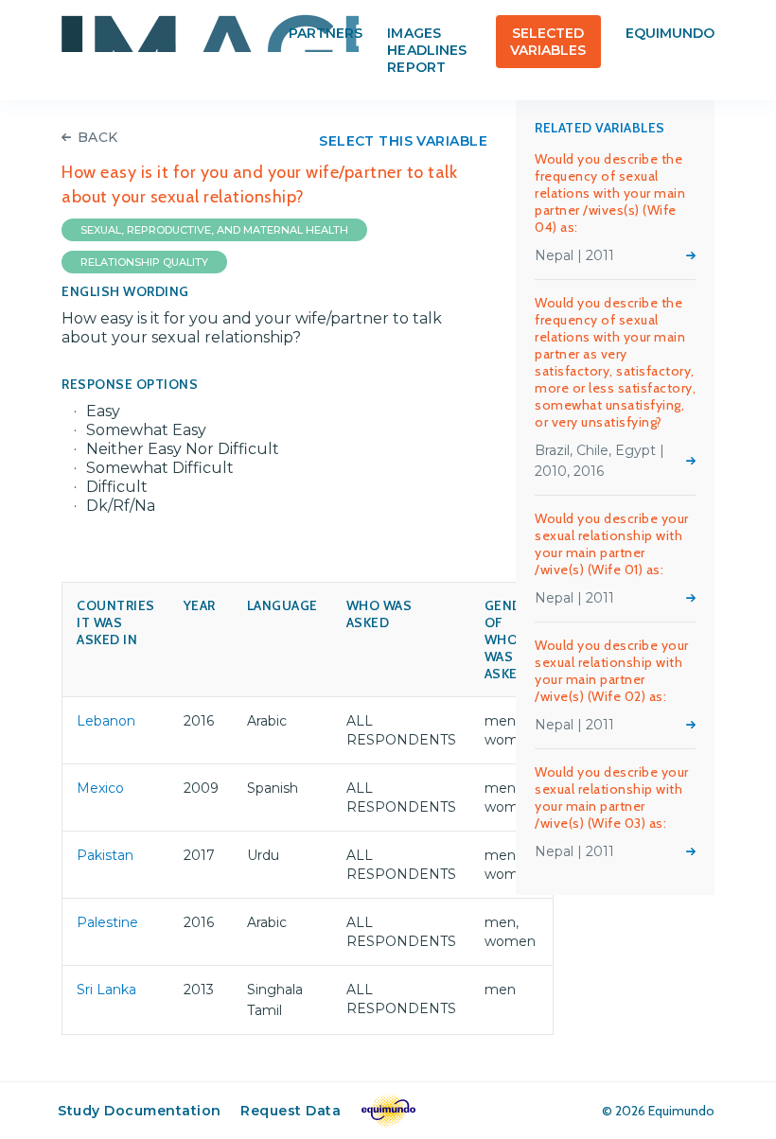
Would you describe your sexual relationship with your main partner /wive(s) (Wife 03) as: (612, 797)
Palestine (107, 922)
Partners (325, 33)
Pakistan (105, 855)
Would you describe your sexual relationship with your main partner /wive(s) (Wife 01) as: (612, 544)
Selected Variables (548, 42)
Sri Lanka (106, 989)
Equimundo (670, 33)
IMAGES (210, 33)
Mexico (100, 788)
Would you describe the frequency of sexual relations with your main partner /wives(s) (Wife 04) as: (610, 193)
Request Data (290, 1110)
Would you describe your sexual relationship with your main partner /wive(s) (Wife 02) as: (612, 671)
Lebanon (106, 720)
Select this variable (403, 140)
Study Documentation (139, 1110)
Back (98, 137)
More (691, 255)
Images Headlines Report (426, 50)
